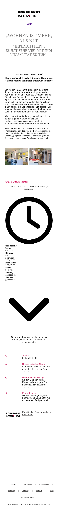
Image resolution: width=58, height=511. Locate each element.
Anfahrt (25, 491)
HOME (29, 24)
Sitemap (39, 491)
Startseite (12, 484)
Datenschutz (44, 484)
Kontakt (11, 491)
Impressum (28, 484)
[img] (29, 14)
